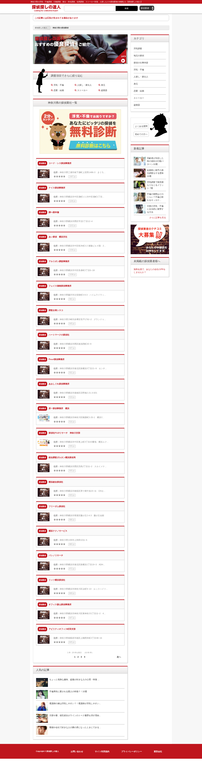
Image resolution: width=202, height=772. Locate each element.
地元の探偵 (139, 55)
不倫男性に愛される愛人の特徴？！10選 (68, 691)
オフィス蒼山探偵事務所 (60, 604)
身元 (103, 85)
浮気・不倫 (59, 85)
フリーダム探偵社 (57, 506)
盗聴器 (104, 90)
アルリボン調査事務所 (59, 261)
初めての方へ (141, 134)
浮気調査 (138, 48)
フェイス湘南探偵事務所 (60, 286)
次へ (119, 657)
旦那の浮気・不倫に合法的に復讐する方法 (155, 209)
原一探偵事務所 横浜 (59, 408)
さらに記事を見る (157, 217)
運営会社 (158, 751)
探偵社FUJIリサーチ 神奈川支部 (64, 433)
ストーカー (82, 90)
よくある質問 (141, 126)
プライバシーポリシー (131, 751)
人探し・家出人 (84, 85)
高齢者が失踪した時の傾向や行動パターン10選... (155, 161)
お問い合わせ (77, 751)
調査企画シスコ (56, 310)
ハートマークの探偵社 (59, 335)
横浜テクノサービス (58, 531)
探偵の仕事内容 (141, 62)
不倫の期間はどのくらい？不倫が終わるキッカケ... (155, 197)
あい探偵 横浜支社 (58, 237)
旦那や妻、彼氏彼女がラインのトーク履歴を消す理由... (75, 715)
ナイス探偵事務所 (57, 187)
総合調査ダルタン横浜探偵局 (62, 457)
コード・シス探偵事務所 (60, 163)
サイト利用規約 (102, 751)
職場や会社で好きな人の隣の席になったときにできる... (75, 727)
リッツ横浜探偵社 (57, 580)
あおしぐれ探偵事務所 (59, 384)
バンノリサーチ (56, 555)
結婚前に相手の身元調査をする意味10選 (155, 173)
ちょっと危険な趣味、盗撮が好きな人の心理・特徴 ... (74, 679)
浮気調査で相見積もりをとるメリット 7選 (155, 185)
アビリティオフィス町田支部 (62, 629)
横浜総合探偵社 (56, 482)
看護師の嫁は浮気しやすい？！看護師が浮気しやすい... (75, 703)
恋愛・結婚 (59, 90)
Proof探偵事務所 (56, 359)
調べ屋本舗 (54, 212)
